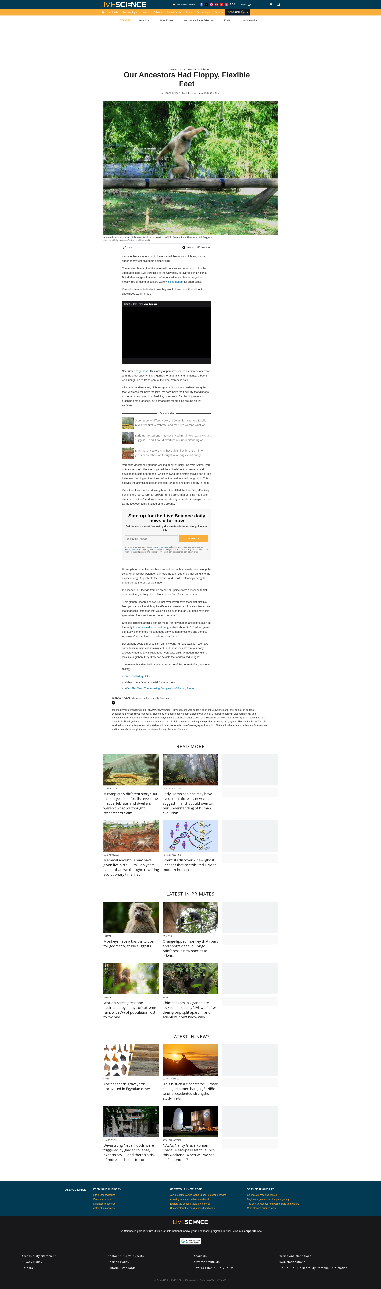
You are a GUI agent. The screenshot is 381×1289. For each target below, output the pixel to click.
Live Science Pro (249, 20)
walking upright (174, 281)
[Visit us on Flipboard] (221, 4)
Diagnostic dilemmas (104, 1203)
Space (189, 12)
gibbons (143, 371)
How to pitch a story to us (213, 1268)
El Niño (227, 20)
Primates (205, 69)
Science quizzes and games (262, 1195)
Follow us (189, 247)
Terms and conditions (295, 1256)
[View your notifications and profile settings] (271, 4)
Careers (27, 1268)
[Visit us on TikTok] (226, 4)
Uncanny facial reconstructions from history (192, 1208)
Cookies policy (118, 1262)
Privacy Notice (131, 549)
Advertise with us (206, 1262)
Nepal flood (144, 20)
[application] (166, 332)
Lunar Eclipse (166, 20)
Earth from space (102, 1199)
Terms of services (161, 547)
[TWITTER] (114, 703)
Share (129, 247)
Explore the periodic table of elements (190, 1203)
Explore (218, 12)
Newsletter (205, 247)
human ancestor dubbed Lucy (150, 627)
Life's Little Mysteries (104, 1195)
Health (145, 12)
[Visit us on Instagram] (211, 4)
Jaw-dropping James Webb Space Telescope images (198, 1195)
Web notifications (292, 1262)
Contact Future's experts (125, 1256)
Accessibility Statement (38, 1256)
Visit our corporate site (247, 1231)
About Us (200, 1256)
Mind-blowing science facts (261, 1208)
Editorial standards (121, 1268)
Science (158, 12)
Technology (203, 12)
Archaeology (130, 12)
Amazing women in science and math (190, 1199)
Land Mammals (189, 69)
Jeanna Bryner (172, 93)
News (218, 93)
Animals (113, 12)
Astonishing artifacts (104, 1208)
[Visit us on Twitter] (206, 4)
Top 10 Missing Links (137, 676)
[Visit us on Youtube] (216, 4)
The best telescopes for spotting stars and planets (273, 1203)
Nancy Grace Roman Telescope (199, 20)
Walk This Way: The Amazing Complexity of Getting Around (160, 688)
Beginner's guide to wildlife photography (268, 1199)
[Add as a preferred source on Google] (190, 1241)
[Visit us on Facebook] (201, 4)
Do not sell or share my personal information (313, 1268)
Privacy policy (31, 1262)
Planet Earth (174, 12)
